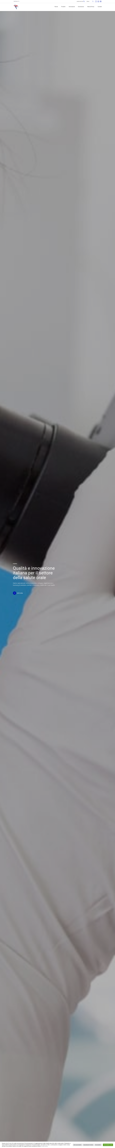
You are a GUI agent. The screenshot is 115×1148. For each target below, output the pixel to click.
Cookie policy (44, 1146)
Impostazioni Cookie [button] (88, 1144)
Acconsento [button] (98, 1144)
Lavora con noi (80, 1)
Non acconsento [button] (77, 1144)
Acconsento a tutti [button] (108, 1144)
